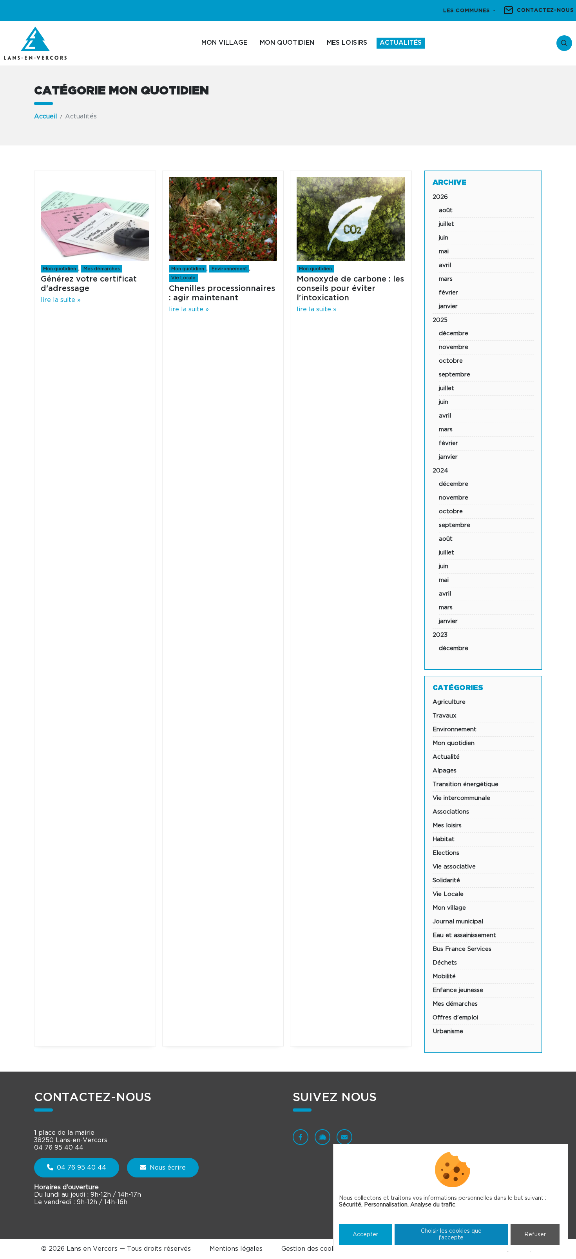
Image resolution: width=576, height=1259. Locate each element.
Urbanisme (448, 1031)
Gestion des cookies (312, 1249)
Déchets (445, 963)
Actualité (446, 757)
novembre (453, 347)
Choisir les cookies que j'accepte (451, 1234)
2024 (440, 471)
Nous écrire (167, 1168)
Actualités (401, 43)
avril (445, 265)
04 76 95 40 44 (80, 1168)
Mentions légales (236, 1249)
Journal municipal (458, 922)
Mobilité (444, 976)
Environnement (229, 269)
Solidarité (446, 880)
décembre (453, 333)
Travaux (444, 716)
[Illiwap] (322, 1137)
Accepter (365, 1234)
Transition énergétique (465, 784)
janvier (448, 306)
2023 (440, 635)
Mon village (224, 43)
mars (446, 279)
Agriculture (449, 702)
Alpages (444, 771)
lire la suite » (61, 300)
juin (443, 238)
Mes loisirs (347, 43)
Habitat (444, 839)
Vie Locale (183, 278)
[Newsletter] (344, 1137)
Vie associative (454, 867)
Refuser (535, 1234)
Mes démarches (101, 269)
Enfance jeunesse (458, 990)
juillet (446, 224)
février (448, 293)
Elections (446, 853)
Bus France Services (462, 949)
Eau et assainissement (464, 935)
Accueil (45, 116)
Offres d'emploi (455, 1018)
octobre (451, 361)
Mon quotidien (287, 43)
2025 (440, 320)
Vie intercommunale (461, 798)
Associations (451, 812)
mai (444, 251)
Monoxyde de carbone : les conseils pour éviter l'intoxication (350, 288)
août (446, 210)
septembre (454, 375)
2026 (440, 197)
